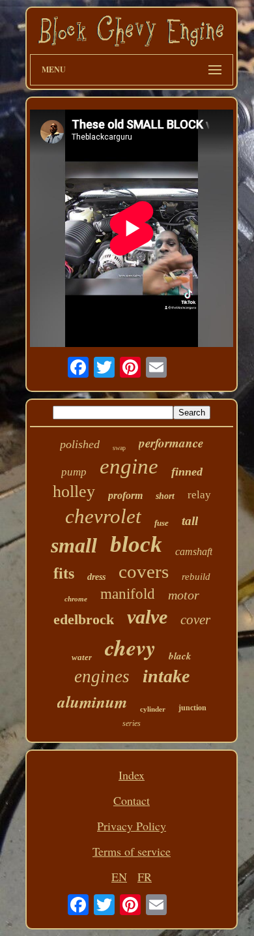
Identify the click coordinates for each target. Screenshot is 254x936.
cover (195, 619)
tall (190, 521)
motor (183, 595)
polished (80, 444)
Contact (131, 800)
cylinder (152, 709)
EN (119, 876)
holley (74, 491)
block (136, 544)
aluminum (92, 701)
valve (147, 616)
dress (96, 577)
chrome (75, 599)
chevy (130, 647)
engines (102, 676)
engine (129, 466)
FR (144, 876)
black (180, 656)
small (74, 545)
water (82, 657)
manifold (127, 594)
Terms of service (131, 851)
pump (74, 472)
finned (187, 471)
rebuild (196, 576)
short (165, 496)
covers (144, 571)
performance (171, 442)
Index (132, 775)
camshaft (193, 551)
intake (166, 676)
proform (125, 495)
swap (119, 447)
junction (192, 707)
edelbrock (83, 619)
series (131, 723)
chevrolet (103, 516)
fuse (161, 523)
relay (199, 495)
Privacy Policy (131, 826)
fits (63, 573)
